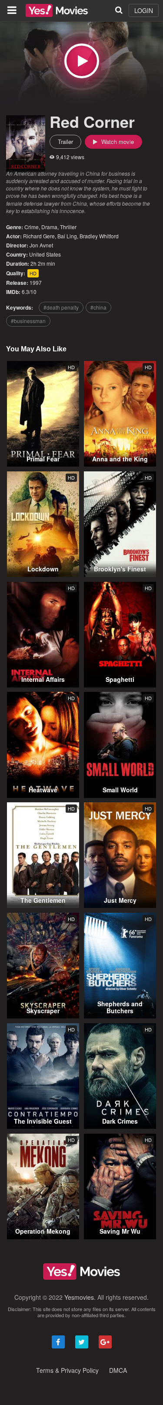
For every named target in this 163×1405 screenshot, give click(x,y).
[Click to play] (81, 60)
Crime (31, 226)
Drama (49, 226)
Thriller (68, 226)
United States (45, 254)
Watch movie (117, 141)
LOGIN (143, 10)
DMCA (118, 1370)
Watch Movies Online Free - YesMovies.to (56, 10)
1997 (36, 282)
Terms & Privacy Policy (67, 1370)
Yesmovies (79, 1297)
